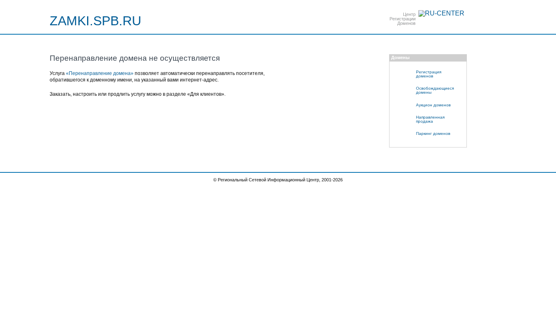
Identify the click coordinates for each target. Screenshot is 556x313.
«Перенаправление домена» (100, 73)
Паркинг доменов (433, 133)
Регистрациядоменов (428, 74)
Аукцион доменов (433, 105)
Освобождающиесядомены (435, 90)
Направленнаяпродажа (430, 119)
